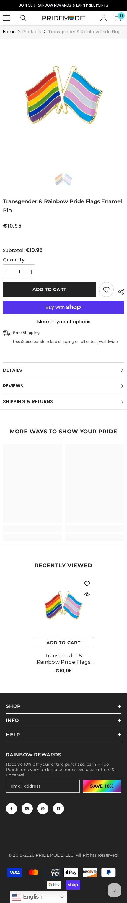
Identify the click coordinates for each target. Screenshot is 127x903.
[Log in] (103, 18)
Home (9, 32)
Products (31, 32)
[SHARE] (119, 291)
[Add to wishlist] (106, 289)
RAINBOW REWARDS (54, 5)
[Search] (23, 18)
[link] (32, 528)
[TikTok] (58, 808)
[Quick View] (87, 594)
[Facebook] (11, 808)
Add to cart (49, 289)
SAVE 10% (102, 786)
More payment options (63, 322)
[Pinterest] (42, 808)
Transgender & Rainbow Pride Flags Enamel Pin (63, 658)
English (32, 897)
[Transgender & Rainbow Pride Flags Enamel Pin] (63, 607)
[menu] (6, 18)
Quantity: (14, 260)
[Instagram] (27, 808)
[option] (63, 5)
